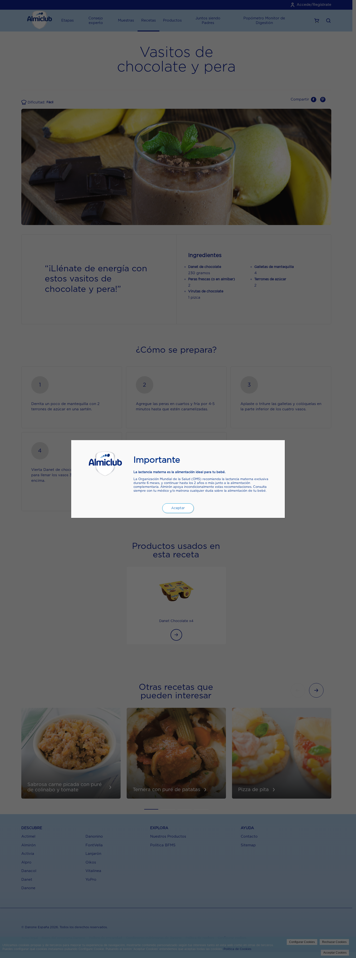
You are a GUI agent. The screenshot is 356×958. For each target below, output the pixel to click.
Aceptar (178, 508)
